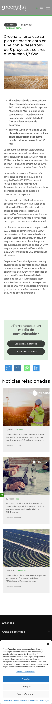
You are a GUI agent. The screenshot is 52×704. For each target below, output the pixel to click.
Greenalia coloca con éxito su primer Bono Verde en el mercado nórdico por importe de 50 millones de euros (25, 437)
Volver (11, 24)
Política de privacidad (29, 700)
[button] (47, 643)
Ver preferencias (26, 694)
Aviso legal (44, 700)
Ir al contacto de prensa (26, 351)
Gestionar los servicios (25, 672)
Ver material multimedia (26, 343)
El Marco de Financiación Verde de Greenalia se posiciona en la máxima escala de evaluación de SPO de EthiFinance (25, 507)
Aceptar (26, 679)
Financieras (21, 571)
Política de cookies (11, 700)
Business (19, 430)
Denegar (26, 686)
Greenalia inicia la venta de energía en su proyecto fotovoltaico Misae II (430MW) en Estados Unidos (26, 578)
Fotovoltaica (14, 28)
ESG (17, 499)
